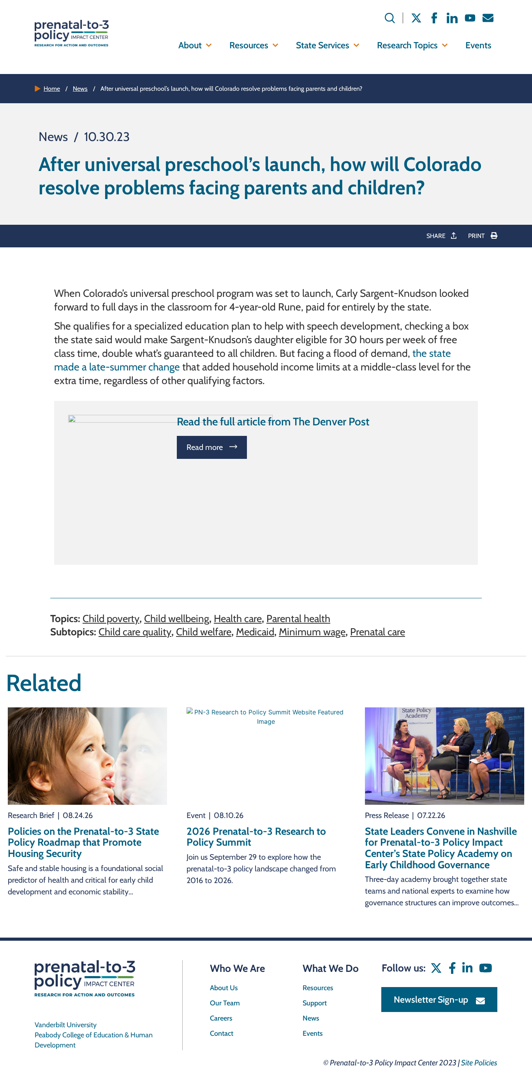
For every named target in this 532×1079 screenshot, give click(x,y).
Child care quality (135, 632)
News (80, 88)
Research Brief (31, 815)
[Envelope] (488, 17)
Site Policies (479, 1062)
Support (315, 1003)
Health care (238, 618)
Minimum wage (312, 632)
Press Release (387, 815)
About (190, 45)
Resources (248, 45)
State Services (322, 45)
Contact (221, 1033)
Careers (221, 1018)
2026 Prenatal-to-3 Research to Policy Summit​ (256, 837)
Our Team (225, 1003)
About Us (224, 988)
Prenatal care (377, 632)
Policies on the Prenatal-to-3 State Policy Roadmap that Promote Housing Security (83, 842)
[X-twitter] (416, 17)
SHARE (436, 236)
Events (478, 45)
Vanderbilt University (66, 1025)
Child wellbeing (176, 618)
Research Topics (407, 45)
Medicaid (255, 632)
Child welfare (203, 632)
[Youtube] (470, 17)
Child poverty (111, 618)
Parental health (298, 618)
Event (196, 815)
